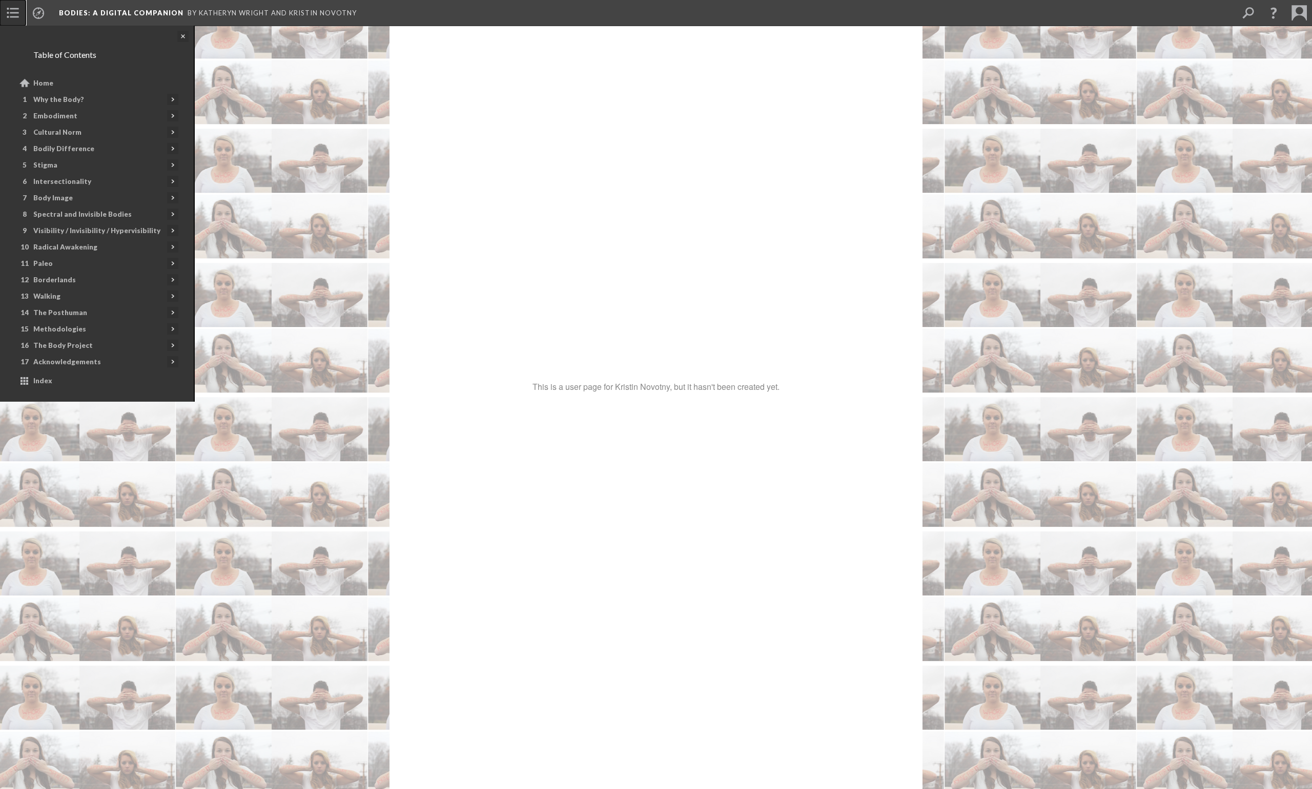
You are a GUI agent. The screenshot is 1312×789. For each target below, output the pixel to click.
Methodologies (59, 329)
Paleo (43, 263)
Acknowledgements (67, 362)
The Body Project (63, 345)
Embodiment (55, 116)
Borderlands (54, 280)
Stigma (45, 165)
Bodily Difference (63, 148)
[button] (1273, 13)
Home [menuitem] (43, 83)
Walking (46, 296)
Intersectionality (62, 181)
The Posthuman (60, 312)
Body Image (53, 198)
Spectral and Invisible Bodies (82, 214)
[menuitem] (13, 13)
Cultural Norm (57, 132)
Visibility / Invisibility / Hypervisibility (96, 230)
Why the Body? (58, 99)
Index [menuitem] (42, 381)
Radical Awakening (65, 247)
